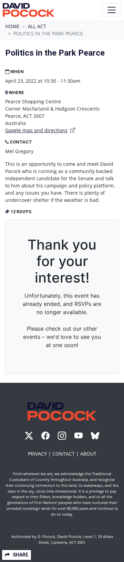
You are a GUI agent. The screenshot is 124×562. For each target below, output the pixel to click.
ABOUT (88, 453)
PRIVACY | (40, 453)
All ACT (37, 26)
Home (12, 26)
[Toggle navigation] (111, 10)
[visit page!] (29, 437)
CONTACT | (66, 453)
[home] (28, 10)
